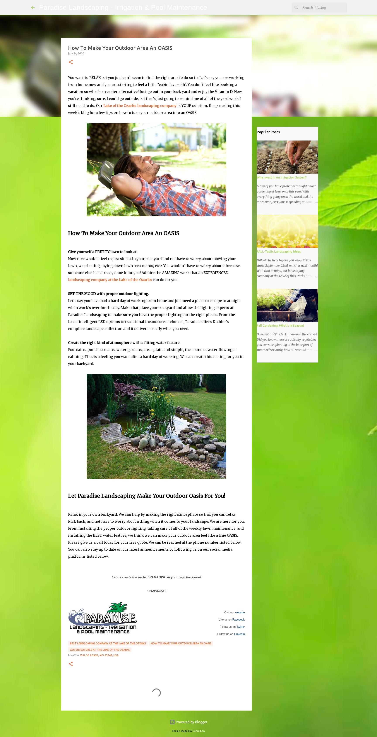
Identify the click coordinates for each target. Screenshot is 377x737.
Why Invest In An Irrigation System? (282, 177)
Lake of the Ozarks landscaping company (140, 105)
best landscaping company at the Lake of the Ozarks (108, 643)
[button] (70, 62)
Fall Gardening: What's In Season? (280, 325)
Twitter (240, 626)
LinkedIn (239, 634)
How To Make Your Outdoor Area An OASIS (181, 643)
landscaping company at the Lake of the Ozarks (110, 279)
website (240, 612)
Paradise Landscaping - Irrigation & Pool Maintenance (123, 7)
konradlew (199, 731)
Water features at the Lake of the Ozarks (100, 649)
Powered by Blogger (191, 722)
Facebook (238, 619)
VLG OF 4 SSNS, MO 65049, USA (99, 655)
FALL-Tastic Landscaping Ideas (279, 251)
